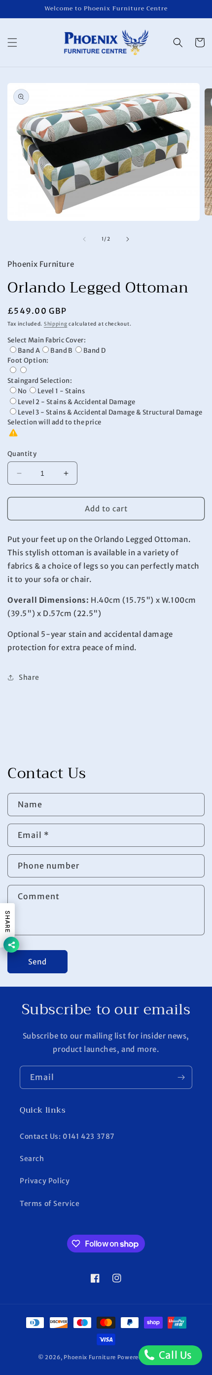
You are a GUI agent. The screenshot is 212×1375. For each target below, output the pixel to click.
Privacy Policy (45, 1180)
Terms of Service (50, 1203)
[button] (12, 42)
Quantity (21, 454)
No (22, 391)
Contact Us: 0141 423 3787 (67, 1136)
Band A (29, 350)
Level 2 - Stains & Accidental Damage (76, 402)
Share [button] (29, 677)
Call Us (174, 1355)
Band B (61, 350)
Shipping (56, 324)
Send (37, 961)
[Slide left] (84, 239)
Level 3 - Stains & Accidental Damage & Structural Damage (110, 412)
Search (32, 1158)
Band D (94, 350)
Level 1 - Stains (61, 391)
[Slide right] (128, 239)
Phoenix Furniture (90, 1357)
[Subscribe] (181, 1077)
